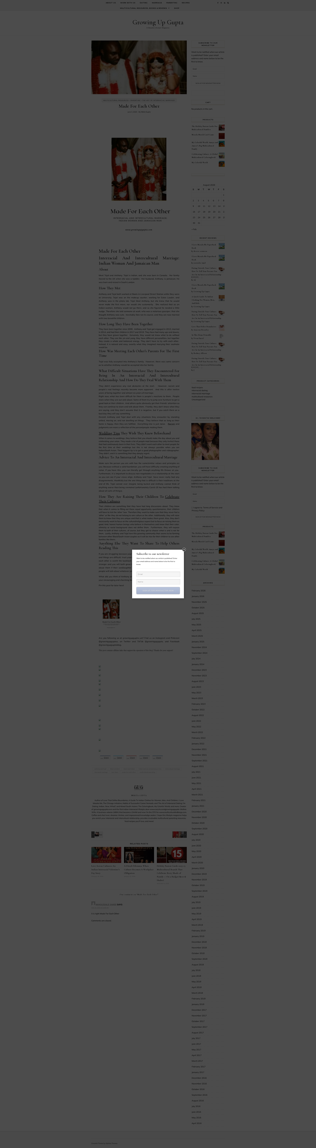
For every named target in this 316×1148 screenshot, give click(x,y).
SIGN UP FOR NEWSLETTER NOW (158, 590)
